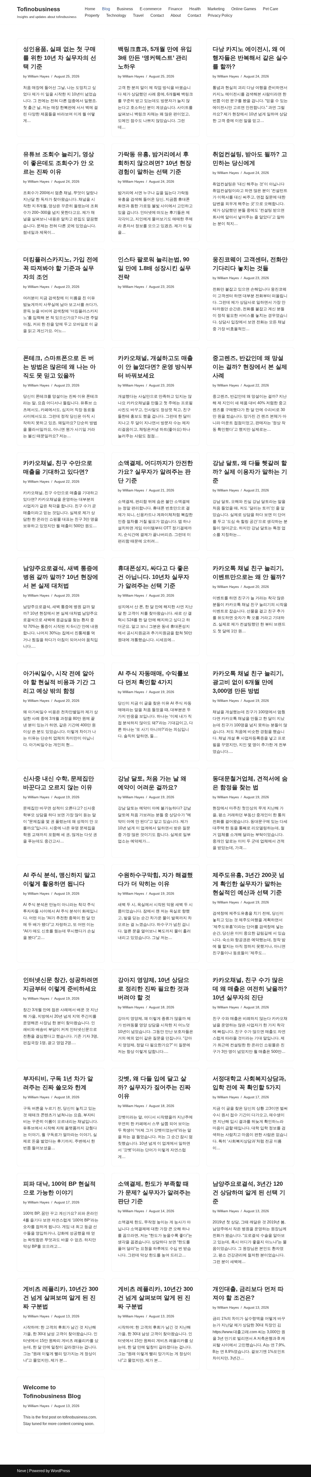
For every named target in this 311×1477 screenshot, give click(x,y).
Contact (157, 15)
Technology (116, 15)
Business (125, 9)
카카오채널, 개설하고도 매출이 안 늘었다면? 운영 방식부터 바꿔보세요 (155, 367)
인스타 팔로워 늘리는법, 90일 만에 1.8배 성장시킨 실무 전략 (154, 268)
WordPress (60, 1471)
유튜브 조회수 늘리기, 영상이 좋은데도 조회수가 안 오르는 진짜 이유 (58, 163)
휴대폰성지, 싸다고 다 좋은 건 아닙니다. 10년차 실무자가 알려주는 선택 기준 (153, 577)
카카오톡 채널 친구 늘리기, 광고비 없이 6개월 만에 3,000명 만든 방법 (248, 682)
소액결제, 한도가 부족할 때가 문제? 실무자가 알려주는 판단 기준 (154, 1192)
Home (90, 9)
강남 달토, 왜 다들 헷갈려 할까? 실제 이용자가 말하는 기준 (250, 472)
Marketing (216, 9)
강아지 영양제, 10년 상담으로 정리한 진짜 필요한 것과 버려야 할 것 (153, 989)
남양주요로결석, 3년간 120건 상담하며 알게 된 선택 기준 (249, 1192)
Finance (175, 9)
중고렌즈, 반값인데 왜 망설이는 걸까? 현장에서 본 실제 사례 (250, 367)
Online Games (243, 9)
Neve (21, 1471)
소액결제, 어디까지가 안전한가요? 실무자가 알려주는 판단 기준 (155, 472)
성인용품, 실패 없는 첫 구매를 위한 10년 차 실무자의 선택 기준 (59, 58)
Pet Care (270, 9)
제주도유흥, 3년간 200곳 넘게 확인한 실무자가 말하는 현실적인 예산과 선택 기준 (249, 884)
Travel (138, 15)
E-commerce (151, 9)
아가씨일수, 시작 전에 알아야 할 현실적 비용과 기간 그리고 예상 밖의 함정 (59, 682)
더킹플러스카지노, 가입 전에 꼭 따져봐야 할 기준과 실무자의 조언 (60, 268)
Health (195, 9)
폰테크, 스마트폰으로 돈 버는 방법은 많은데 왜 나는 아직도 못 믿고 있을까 (59, 367)
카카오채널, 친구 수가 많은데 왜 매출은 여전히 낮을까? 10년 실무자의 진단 (250, 989)
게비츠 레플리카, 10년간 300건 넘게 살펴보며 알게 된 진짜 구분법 (60, 1298)
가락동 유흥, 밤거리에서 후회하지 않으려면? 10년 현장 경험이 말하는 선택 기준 (154, 163)
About (176, 15)
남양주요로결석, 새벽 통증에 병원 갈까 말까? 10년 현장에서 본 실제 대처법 (60, 577)
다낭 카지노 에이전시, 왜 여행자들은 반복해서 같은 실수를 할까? (250, 58)
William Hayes (38, 76)
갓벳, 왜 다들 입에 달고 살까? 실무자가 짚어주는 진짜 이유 (154, 1087)
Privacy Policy (220, 15)
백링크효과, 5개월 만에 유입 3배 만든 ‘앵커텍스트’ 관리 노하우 (155, 58)
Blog (106, 9)
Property (92, 15)
